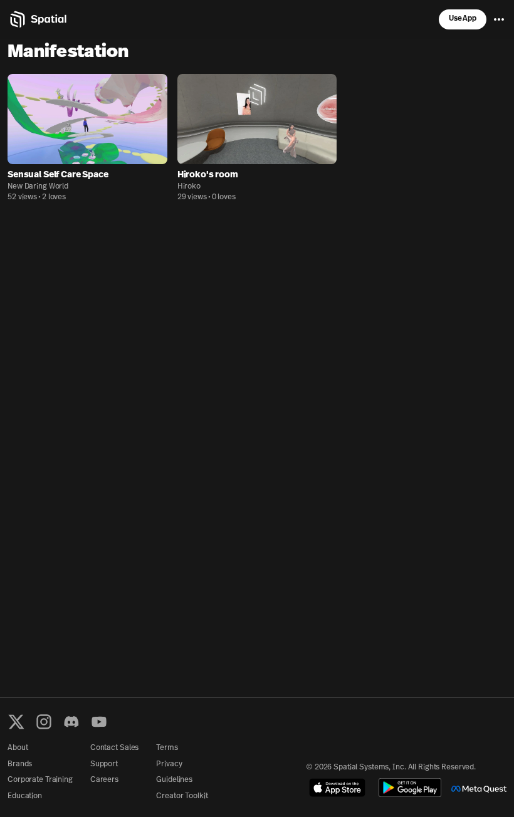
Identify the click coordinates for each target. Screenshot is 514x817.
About (18, 748)
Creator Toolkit (181, 796)
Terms (166, 748)
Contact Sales (114, 748)
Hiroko (189, 186)
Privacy (169, 764)
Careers (104, 780)
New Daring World (38, 186)
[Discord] (71, 722)
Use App (462, 19)
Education (25, 796)
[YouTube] (99, 722)
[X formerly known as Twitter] (16, 722)
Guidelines (174, 780)
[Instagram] (44, 722)
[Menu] (498, 19)
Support (104, 764)
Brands (20, 764)
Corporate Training (40, 780)
